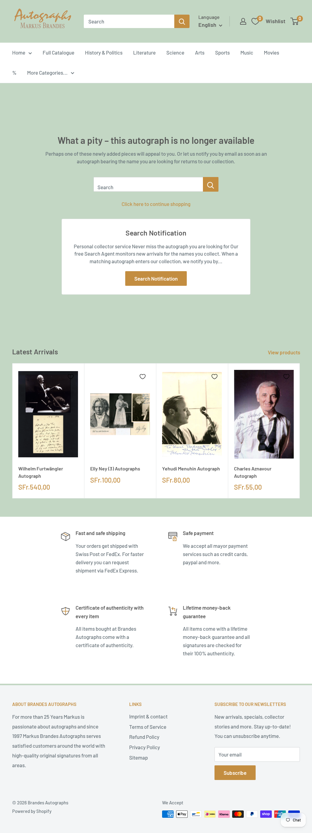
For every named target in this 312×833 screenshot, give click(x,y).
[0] (295, 21)
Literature (144, 52)
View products (284, 352)
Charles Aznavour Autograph (252, 472)
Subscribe (235, 773)
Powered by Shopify (31, 811)
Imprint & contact (148, 716)
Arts (199, 52)
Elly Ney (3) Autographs (115, 468)
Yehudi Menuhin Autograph (191, 468)
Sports (222, 52)
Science (175, 52)
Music (246, 52)
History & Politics (103, 52)
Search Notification (156, 278)
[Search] (182, 21)
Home (18, 52)
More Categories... (47, 72)
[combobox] (129, 21)
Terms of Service (147, 727)
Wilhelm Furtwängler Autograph (40, 472)
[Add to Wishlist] (70, 376)
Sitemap (138, 757)
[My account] (243, 21)
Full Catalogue (58, 52)
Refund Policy (144, 737)
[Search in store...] (210, 184)
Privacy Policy (144, 747)
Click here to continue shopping (156, 204)
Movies (271, 52)
